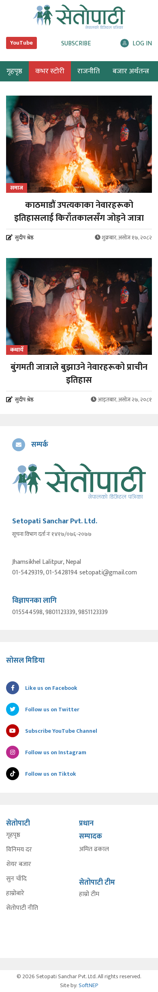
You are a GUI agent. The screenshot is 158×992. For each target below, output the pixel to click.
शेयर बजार (18, 864)
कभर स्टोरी (49, 71)
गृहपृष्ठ (13, 835)
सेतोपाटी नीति (22, 908)
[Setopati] (79, 481)
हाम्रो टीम (89, 894)
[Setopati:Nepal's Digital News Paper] (79, 16)
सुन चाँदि (16, 879)
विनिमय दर (19, 850)
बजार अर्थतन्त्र (131, 71)
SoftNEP (88, 985)
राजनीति (88, 71)
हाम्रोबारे (15, 893)
